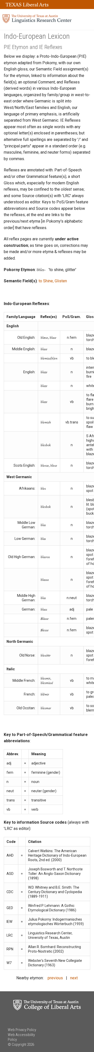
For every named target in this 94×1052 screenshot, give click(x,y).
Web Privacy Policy (22, 1030)
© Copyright (17, 1044)
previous (55, 978)
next (74, 978)
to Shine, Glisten (53, 281)
